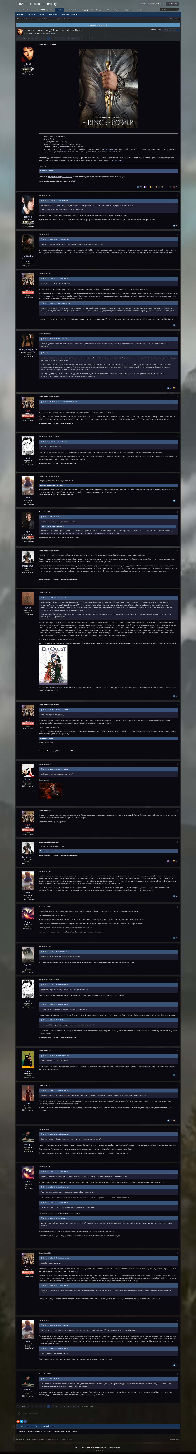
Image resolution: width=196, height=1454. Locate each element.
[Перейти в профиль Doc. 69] (28, 955)
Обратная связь (114, 1447)
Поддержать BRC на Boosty (97, 25)
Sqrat (28, 1071)
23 (28, 38)
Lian (28, 1103)
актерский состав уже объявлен (60, 177)
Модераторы (53, 14)
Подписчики (169, 30)
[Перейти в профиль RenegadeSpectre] (28, 340)
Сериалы (51, 33)
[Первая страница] (18, 38)
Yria (28, 497)
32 (64, 38)
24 (32, 38)
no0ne (28, 607)
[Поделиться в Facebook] (25, 1421)
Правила (42, 14)
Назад (23, 38)
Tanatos (28, 216)
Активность (71, 10)
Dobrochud (27, 565)
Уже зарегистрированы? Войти (151, 4)
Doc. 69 (60, 200)
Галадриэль (109, 149)
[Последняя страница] (78, 38)
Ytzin (59, 339)
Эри (28, 531)
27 (44, 38)
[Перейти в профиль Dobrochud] (28, 557)
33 (68, 38)
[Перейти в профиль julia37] (20, 32)
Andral (28, 922)
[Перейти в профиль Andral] (28, 913)
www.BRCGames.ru (44, 10)
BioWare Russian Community (36, 4)
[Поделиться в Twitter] (21, 1421)
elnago (27, 1144)
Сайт (59, 10)
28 (48, 38)
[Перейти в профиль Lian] (28, 1093)
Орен (64, 149)
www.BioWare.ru (25, 10)
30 (56, 38)
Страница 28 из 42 (88, 38)
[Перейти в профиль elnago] (28, 1135)
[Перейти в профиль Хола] (28, 770)
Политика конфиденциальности (94, 1447)
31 (60, 38)
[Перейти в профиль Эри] (28, 520)
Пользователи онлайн (70, 14)
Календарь (31, 14)
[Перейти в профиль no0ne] (28, 598)
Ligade (60, 278)
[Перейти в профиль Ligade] (28, 445)
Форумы (20, 14)
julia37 (31, 33)
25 (36, 38)
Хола (27, 779)
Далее (74, 38)
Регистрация (172, 4)
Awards (140, 10)
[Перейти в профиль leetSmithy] (28, 243)
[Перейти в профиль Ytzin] (28, 279)
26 (40, 38)
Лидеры (128, 10)
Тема (77, 1447)
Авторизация (157, 30)
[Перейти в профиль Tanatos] (28, 204)
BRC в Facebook (113, 10)
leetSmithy (27, 256)
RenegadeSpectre (28, 349)
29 (52, 38)
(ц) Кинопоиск (117, 160)
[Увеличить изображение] (108, 88)
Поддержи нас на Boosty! (91, 10)
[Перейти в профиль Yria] (28, 485)
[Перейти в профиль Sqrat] (28, 1059)
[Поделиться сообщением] (177, 44)
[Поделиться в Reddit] (18, 1421)
